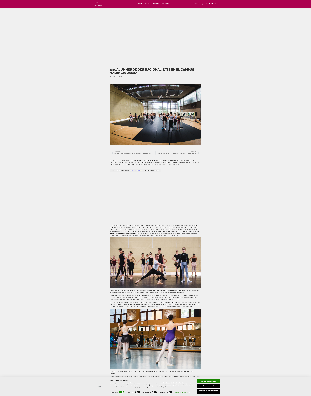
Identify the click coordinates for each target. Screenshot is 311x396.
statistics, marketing (137, 170)
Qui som (139, 4)
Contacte (165, 4)
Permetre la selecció (208, 386)
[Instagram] (215, 4)
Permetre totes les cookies (208, 381)
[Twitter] (209, 4)
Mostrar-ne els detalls (181, 392)
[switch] (137, 392)
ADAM (119, 162)
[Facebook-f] (206, 4)
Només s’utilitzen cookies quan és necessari (208, 391)
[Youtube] (212, 4)
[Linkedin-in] (218, 4)
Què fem (147, 4)
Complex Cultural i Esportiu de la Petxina (167, 164)
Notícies (156, 4)
